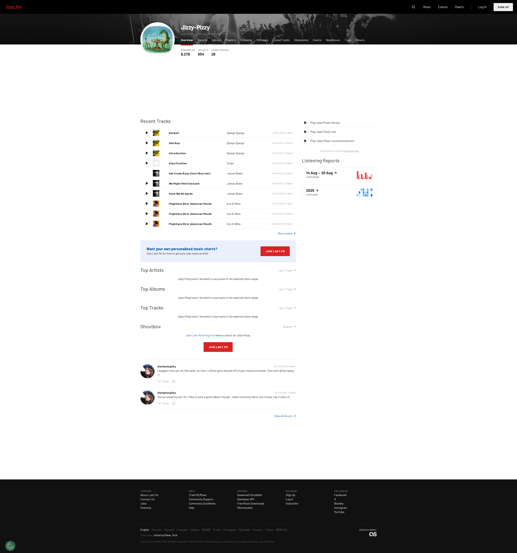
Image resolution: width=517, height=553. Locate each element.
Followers (262, 40)
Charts (459, 7)
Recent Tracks (155, 121)
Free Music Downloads (250, 503)
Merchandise (244, 507)
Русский (244, 529)
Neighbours (333, 40)
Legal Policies (229, 541)
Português (229, 529)
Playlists (230, 40)
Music (427, 7)
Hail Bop (174, 143)
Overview (188, 40)
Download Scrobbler (249, 495)
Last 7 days (285, 270)
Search (413, 7)
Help (191, 507)
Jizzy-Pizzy (195, 27)
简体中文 (281, 529)
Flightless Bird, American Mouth (190, 203)
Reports (202, 40)
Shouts (360, 40)
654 (201, 54)
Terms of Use (196, 541)
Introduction (177, 153)
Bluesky (338, 503)
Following (246, 40)
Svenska (257, 529)
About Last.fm (149, 495)
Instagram (340, 507)
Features (145, 507)
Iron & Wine (234, 203)
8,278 (185, 54)
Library (216, 40)
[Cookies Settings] (10, 546)
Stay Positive (178, 163)
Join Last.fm (275, 251)
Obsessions (301, 40)
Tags (348, 40)
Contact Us (147, 499)
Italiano (194, 529)
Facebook (340, 495)
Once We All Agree (181, 193)
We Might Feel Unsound (184, 183)
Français (182, 529)
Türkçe (269, 529)
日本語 (206, 529)
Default (174, 133)
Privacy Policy (213, 541)
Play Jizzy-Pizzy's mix (323, 131)
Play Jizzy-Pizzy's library (325, 122)
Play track (146, 133)
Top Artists (152, 270)
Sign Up (503, 7)
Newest (287, 327)
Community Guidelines (202, 503)
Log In (482, 7)
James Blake (234, 173)
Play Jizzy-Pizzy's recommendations (332, 140)
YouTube (339, 512)
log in (208, 335)
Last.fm (18, 7)
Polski (217, 529)
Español (169, 529)
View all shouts (283, 416)
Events (443, 7)
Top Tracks (151, 307)
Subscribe (292, 503)
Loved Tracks (281, 40)
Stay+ (230, 163)
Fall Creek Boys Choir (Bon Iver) (189, 173)
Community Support (201, 499)
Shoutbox (150, 326)
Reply (166, 381)
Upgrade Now (351, 150)
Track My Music (198, 495)
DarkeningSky (167, 366)
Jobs (143, 503)
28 (213, 54)
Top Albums (152, 289)
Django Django (235, 133)
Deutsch (157, 529)
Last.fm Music (266, 541)
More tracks (285, 233)
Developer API (245, 499)
